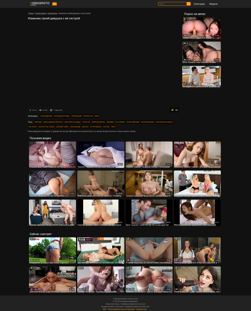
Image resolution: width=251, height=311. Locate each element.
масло (85, 126)
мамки (110, 122)
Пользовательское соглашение (121, 309)
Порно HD (88, 116)
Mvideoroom (141, 309)
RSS (104, 309)
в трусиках (95, 126)
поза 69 (86, 122)
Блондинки (46, 116)
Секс (96, 116)
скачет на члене (46, 126)
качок (106, 126)
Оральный (76, 116)
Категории (199, 3)
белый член (62, 126)
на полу (33, 126)
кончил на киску (164, 122)
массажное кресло (53, 122)
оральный (75, 126)
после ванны (147, 122)
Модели (213, 3)
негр (113, 126)
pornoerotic (40, 3)
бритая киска (98, 122)
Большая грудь (61, 116)
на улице (120, 122)
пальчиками (132, 122)
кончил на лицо (73, 122)
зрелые (38, 122)
